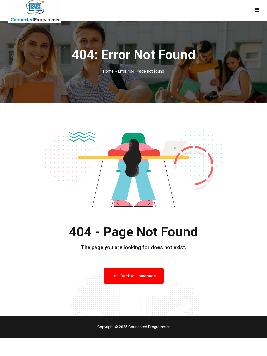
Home (108, 71)
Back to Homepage (138, 276)
